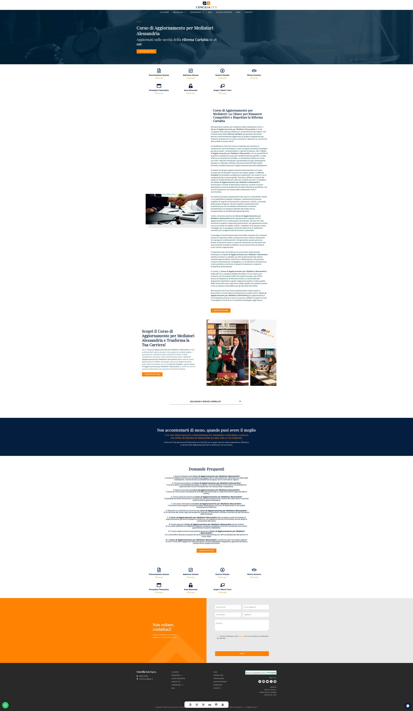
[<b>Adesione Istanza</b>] (191, 71)
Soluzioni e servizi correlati (205, 401)
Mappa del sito (270, 695)
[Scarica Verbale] (203, 703)
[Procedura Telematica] (216, 703)
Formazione (195, 12)
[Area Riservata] (222, 703)
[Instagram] (259, 681)
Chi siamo (164, 12)
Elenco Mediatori (178, 679)
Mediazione (178, 12)
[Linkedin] (275, 681)
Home (139, 22)
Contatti (249, 12)
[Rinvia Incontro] (209, 703)
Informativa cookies (267, 692)
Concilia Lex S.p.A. (147, 671)
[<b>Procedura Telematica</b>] (159, 86)
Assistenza (217, 685)
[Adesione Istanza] (197, 703)
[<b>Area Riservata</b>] (191, 86)
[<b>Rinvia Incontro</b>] (254, 71)
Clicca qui (159, 78)
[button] (5, 705)
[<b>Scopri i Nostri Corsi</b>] (222, 86)
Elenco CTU (176, 682)
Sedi (210, 12)
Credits (273, 687)
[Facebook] (263, 681)
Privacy (240, 636)
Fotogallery (218, 675)
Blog (238, 12)
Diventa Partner (224, 12)
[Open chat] (408, 706)
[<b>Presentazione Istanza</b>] (159, 71)
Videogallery (218, 679)
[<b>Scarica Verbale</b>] (222, 71)
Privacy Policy (270, 690)
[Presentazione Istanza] (190, 703)
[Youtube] (267, 681)
